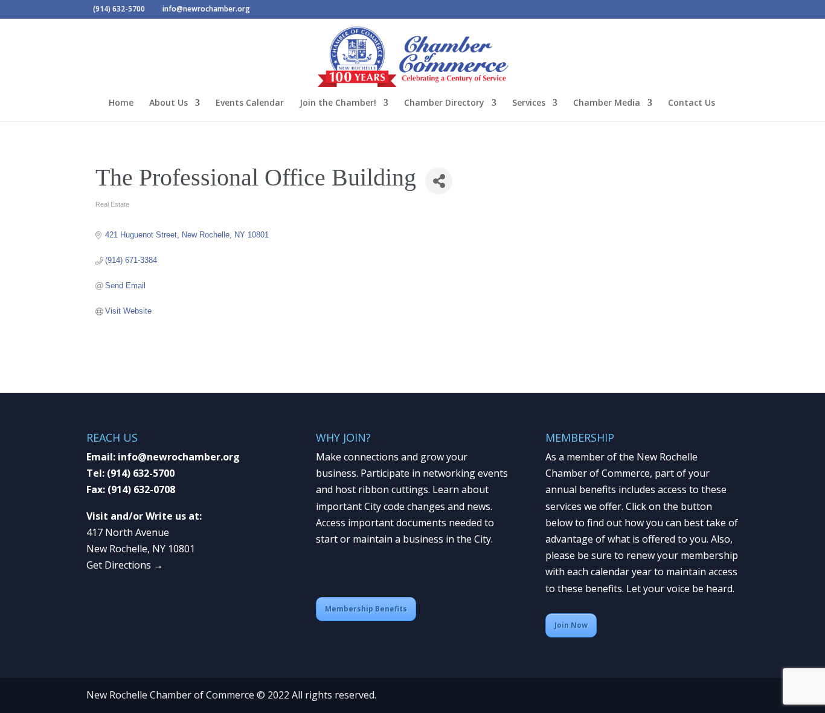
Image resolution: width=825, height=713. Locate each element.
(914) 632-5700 (141, 473)
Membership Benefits (366, 609)
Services (528, 103)
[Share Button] (438, 181)
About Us (168, 103)
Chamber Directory (444, 103)
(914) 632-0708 (141, 489)
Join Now (571, 625)
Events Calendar (250, 103)
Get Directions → (124, 565)
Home (121, 103)
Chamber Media (606, 103)
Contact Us (691, 103)
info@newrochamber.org (179, 456)
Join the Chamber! (338, 103)
